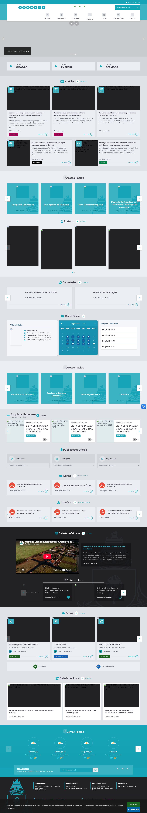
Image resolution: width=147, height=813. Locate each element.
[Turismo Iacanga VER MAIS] (22, 246)
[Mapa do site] (39, 7)
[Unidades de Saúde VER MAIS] (124, 249)
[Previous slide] (3, 38)
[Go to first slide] (144, 38)
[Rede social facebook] (81, 7)
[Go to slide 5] (76, 54)
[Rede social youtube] (76, 7)
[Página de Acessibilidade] (43, 7)
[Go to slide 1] (70, 54)
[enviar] (95, 770)
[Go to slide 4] (75, 54)
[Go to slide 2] (71, 54)
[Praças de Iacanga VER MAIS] (56, 249)
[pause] (76, 23)
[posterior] (95, 323)
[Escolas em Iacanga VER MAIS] (90, 246)
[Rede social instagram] (86, 7)
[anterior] (61, 323)
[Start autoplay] (71, 23)
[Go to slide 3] (73, 54)
